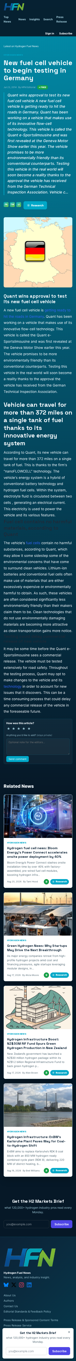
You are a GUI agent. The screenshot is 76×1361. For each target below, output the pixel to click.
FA (6, 204)
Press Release (61, 19)
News (22, 19)
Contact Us (11, 1306)
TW (12, 204)
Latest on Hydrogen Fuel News (21, 46)
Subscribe (65, 33)
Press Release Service (18, 1325)
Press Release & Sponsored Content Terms (31, 1320)
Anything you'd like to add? (29, 735)
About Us (10, 1295)
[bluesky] (6, 1284)
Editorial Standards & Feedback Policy (27, 1311)
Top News (7, 19)
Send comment (18, 759)
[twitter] (13, 1284)
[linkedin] (29, 1284)
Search (48, 19)
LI (19, 204)
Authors (9, 1300)
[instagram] (21, 1284)
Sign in (49, 33)
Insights (34, 19)
